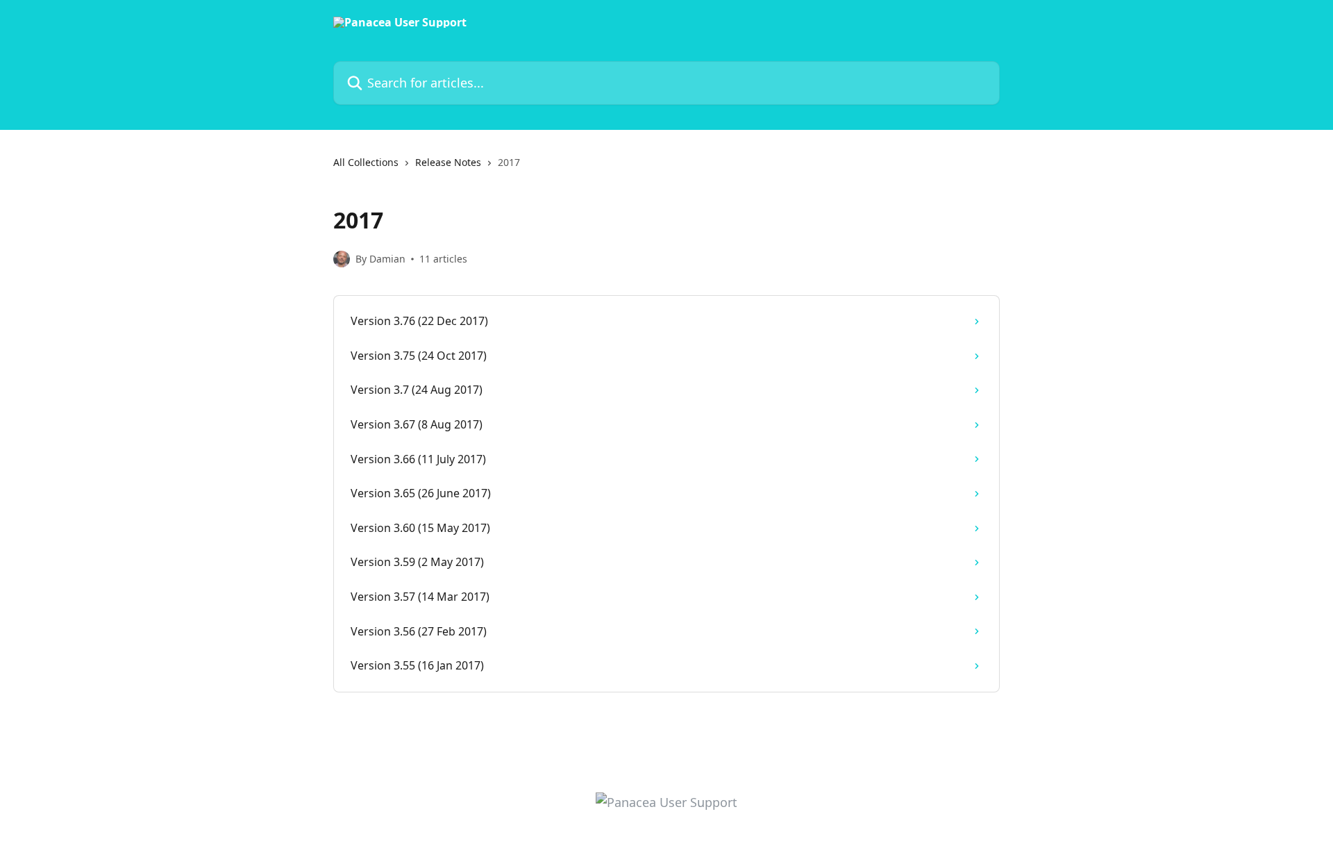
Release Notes (448, 162)
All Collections (366, 162)
